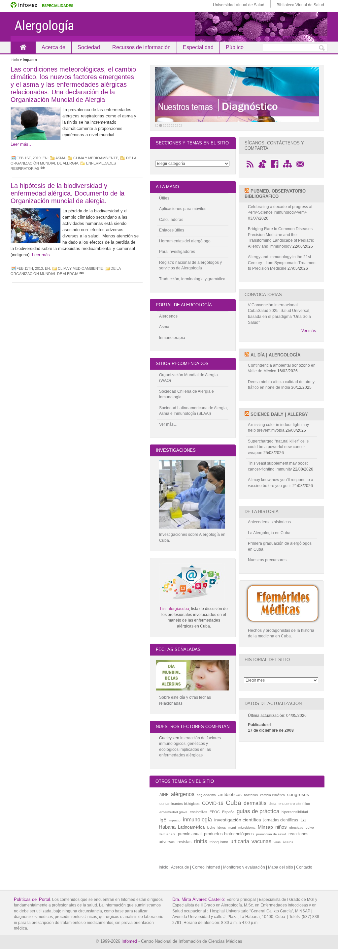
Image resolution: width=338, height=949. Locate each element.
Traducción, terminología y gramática (192, 279)
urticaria (239, 841)
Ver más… (168, 424)
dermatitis (255, 803)
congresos (298, 794)
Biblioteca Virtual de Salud (300, 5)
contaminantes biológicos (179, 804)
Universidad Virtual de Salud (238, 5)
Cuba (233, 802)
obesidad (296, 827)
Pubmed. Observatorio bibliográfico (275, 194)
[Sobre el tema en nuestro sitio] (237, 94)
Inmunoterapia (172, 337)
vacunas (261, 841)
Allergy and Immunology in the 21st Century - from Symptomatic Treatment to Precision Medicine (282, 263)
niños (281, 827)
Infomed (129, 941)
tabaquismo (219, 842)
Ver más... (310, 330)
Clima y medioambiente (95, 158)
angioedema (206, 795)
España (228, 812)
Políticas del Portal (32, 899)
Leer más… (22, 144)
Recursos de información (141, 47)
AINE (164, 794)
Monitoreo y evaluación (244, 867)
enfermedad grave (173, 812)
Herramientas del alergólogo (185, 241)
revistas (184, 842)
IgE (162, 819)
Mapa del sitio (280, 867)
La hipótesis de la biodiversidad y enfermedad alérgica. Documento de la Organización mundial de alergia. (67, 193)
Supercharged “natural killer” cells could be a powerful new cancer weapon (278, 447)
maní (232, 827)
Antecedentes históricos (269, 522)
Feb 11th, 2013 (30, 268)
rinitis (200, 841)
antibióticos (230, 794)
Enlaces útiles (171, 230)
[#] (42, 168)
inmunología (197, 819)
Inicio (163, 867)
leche (211, 827)
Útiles (164, 198)
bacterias (251, 795)
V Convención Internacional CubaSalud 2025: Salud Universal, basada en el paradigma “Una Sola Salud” (279, 314)
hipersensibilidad (295, 812)
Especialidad (198, 47)
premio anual (190, 834)
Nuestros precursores (267, 560)
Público (235, 47)
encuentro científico (294, 804)
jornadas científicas (280, 820)
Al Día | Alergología (275, 354)
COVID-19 (212, 803)
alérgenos (182, 794)
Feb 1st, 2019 (29, 158)
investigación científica (237, 819)
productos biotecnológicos (229, 833)
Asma (60, 158)
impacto (175, 820)
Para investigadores (177, 251)
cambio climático (272, 795)
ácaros (288, 842)
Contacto (304, 867)
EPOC (215, 812)
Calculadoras (171, 219)
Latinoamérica (191, 827)
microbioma (246, 827)
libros (222, 827)
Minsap (265, 827)
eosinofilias (198, 812)
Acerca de (53, 47)
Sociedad (89, 47)
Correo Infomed (206, 867)
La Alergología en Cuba (269, 533)
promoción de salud (271, 834)
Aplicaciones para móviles (182, 208)
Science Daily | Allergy (279, 414)
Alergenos (168, 316)
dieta (272, 804)
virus (277, 842)
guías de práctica (258, 811)
